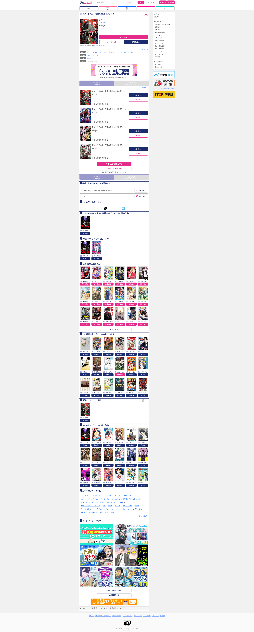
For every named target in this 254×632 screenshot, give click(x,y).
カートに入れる (111, 42)
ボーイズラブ (116, 499)
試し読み (138, 95)
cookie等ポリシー (127, 616)
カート (138, 100)
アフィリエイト (138, 616)
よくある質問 (158, 61)
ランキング (158, 38)
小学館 (89, 58)
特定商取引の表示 (116, 616)
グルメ (94, 509)
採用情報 (97, 616)
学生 (139, 499)
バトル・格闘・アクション (126, 52)
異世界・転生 (127, 496)
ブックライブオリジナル (106, 509)
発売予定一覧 (159, 43)
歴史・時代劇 (85, 509)
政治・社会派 (93, 512)
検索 (141, 3)
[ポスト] (105, 208)
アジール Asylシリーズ (94, 52)
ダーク (130, 509)
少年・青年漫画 (160, 48)
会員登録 (171, 2)
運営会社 (91, 616)
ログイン (163, 2)
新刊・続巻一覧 (160, 40)
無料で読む (85, 284)
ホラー (115, 52)
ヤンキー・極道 (107, 52)
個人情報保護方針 (106, 616)
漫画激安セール (160, 32)
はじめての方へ (159, 64)
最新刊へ (145, 87)
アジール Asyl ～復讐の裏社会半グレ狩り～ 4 (109, 145)
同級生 (110, 506)
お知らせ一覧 (158, 67)
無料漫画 (157, 29)
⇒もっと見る (142, 516)
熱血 (104, 506)
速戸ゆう (102, 20)
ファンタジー (85, 496)
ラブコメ (97, 499)
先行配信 (83, 512)
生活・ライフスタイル (107, 512)
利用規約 (162, 616)
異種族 (137, 506)
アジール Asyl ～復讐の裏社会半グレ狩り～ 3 (109, 127)
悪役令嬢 (137, 509)
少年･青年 (102, 22)
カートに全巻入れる (114, 168)
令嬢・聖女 (105, 499)
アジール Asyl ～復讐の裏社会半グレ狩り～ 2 (109, 109)
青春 (124, 509)
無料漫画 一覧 (114, 595)
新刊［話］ (158, 27)
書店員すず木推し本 (129, 499)
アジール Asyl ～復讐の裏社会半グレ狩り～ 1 (109, 91)
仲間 (121, 502)
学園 (82, 502)
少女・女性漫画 (160, 46)
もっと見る (114, 329)
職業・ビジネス (127, 506)
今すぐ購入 (123, 37)
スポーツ (117, 506)
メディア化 (158, 35)
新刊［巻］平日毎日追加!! (163, 24)
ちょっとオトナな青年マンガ (95, 502)
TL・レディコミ (160, 51)
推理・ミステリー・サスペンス (90, 506)
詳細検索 (157, 57)
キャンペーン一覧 (114, 590)
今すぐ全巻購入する (114, 164)
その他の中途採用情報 (168, 88)
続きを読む (144, 49)
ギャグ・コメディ (112, 502)
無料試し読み (136, 42)
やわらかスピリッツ (93, 55)
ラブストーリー (96, 496)
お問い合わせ (155, 616)
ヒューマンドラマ (86, 499)
